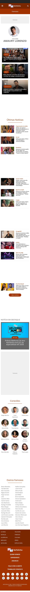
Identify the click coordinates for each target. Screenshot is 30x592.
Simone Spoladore (20, 499)
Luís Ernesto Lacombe (7, 515)
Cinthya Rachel (19, 505)
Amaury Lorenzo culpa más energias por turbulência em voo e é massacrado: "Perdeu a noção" (22, 235)
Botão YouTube (26, 575)
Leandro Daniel (19, 523)
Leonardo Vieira (5, 511)
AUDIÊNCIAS (4, 537)
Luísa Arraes (18, 488)
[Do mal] (7, 140)
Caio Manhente (5, 503)
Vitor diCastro (19, 517)
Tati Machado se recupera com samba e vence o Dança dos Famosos (22, 246)
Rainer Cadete (25, 428)
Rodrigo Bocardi (5, 513)
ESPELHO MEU (19, 543)
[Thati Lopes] (25, 446)
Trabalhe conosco (15, 569)
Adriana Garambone (21, 507)
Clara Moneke (5, 452)
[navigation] (2, 5)
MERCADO (3, 540)
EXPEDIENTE (15, 558)
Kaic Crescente (5, 490)
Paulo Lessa (25, 415)
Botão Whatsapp (8, 575)
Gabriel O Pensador (6, 517)
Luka (2, 496)
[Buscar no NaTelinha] (28, 6)
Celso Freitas (18, 519)
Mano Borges (5, 507)
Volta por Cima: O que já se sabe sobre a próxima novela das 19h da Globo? (22, 287)
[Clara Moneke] (5, 446)
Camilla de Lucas (19, 511)
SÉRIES (16, 540)
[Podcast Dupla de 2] (17, 578)
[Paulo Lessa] (25, 410)
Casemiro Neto (5, 499)
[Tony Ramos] (15, 423)
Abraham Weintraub (21, 515)
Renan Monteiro (5, 486)
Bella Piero (18, 521)
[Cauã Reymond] (15, 410)
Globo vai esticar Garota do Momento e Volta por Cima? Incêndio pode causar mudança (22, 130)
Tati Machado (5, 488)
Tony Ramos (15, 428)
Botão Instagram (22, 575)
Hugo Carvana (5, 494)
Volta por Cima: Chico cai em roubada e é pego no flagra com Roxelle (22, 203)
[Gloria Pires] (5, 423)
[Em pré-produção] (7, 286)
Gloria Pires (5, 428)
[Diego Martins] (5, 410)
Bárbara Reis (15, 439)
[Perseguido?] (7, 234)
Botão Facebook (12, 575)
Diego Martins (5, 415)
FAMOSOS (17, 534)
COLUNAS (17, 537)
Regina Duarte (5, 492)
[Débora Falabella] (15, 446)
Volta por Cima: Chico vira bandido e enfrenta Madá (22, 140)
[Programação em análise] (7, 129)
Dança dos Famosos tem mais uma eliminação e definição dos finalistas (22, 256)
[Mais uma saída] (7, 255)
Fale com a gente (15, 566)
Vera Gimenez (5, 521)
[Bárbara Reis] (15, 434)
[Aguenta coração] (7, 192)
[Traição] (7, 203)
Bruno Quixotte (19, 496)
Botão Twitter (17, 575)
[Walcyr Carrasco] (25, 434)
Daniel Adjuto (19, 492)
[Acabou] (7, 245)
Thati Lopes (25, 452)
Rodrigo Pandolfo (6, 505)
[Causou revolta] (7, 181)
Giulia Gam (18, 501)
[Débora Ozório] (5, 434)
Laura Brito (4, 523)
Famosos (15, 11)
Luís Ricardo (4, 525)
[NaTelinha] (14, 6)
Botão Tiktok (3, 575)
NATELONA (4, 543)
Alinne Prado (18, 490)
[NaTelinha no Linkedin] (12, 578)
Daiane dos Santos (20, 513)
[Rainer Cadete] (25, 423)
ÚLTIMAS (3, 532)
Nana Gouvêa (19, 509)
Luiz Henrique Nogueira (21, 525)
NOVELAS (3, 534)
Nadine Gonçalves (20, 486)
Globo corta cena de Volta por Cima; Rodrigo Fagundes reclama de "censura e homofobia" (22, 183)
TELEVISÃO (18, 532)
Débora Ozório (5, 439)
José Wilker (18, 494)
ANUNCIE (15, 561)
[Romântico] (7, 150)
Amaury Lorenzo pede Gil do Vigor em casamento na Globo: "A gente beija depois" (22, 151)
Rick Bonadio (4, 519)
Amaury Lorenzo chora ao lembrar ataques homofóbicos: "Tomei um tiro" (22, 193)
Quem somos (15, 554)
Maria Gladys (18, 503)
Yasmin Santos (5, 501)
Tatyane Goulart (5, 509)
